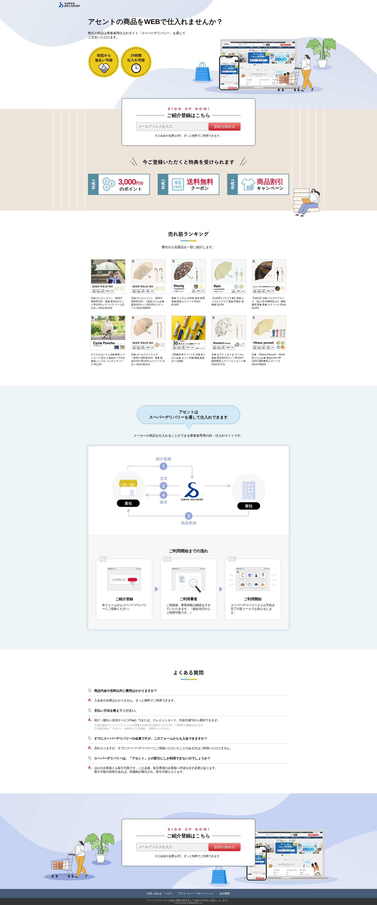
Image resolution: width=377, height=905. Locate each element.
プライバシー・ (196, 893)
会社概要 (225, 893)
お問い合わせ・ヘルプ (159, 893)
